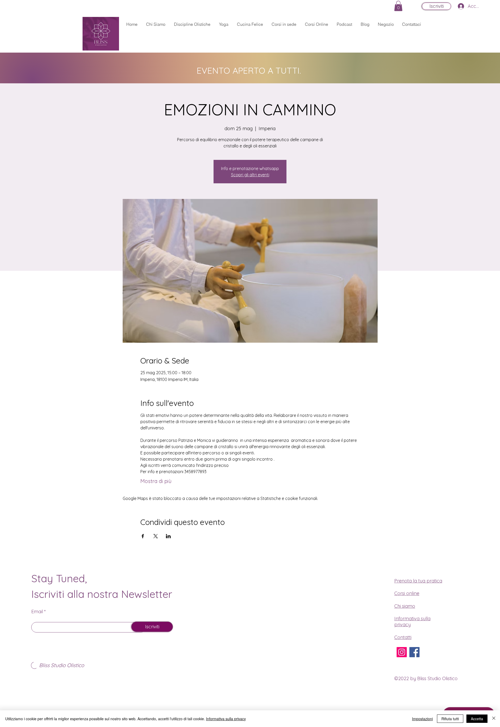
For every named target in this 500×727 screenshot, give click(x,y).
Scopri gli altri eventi (250, 174)
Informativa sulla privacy (226, 718)
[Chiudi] (494, 719)
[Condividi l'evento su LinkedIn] (168, 536)
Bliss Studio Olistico (61, 665)
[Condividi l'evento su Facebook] (142, 536)
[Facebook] (414, 652)
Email (37, 611)
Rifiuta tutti (450, 718)
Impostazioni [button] (422, 718)
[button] (398, 6)
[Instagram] (402, 652)
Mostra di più (156, 481)
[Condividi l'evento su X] (155, 536)
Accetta (477, 718)
